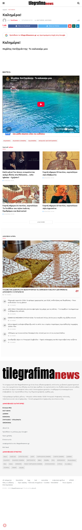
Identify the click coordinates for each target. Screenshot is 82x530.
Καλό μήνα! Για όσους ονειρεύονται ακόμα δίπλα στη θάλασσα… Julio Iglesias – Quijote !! (19, 174)
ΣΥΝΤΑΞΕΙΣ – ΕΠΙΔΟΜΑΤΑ (12, 419)
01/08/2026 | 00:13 (9, 180)
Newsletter (19, 480)
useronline (44, 480)
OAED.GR (13, 456)
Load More (41, 222)
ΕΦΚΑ (39, 460)
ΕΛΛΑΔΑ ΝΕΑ (7, 408)
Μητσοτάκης (72, 460)
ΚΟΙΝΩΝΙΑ (6, 417)
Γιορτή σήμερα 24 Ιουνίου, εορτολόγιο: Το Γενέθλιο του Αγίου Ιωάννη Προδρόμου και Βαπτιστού (20, 208)
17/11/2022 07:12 (27, 20)
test (35, 480)
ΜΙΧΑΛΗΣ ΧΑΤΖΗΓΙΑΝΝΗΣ (48, 140)
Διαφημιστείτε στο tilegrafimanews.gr (16, 443)
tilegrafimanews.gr (17, 488)
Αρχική (5, 9)
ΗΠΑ (53, 460)
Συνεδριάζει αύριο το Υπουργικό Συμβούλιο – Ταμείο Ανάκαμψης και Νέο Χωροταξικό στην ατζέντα (42, 339)
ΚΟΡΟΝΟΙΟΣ (61, 460)
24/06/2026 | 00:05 (9, 214)
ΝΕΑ (5, 464)
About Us (6, 428)
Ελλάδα (46, 460)
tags (28, 480)
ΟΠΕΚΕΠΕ (18, 464)
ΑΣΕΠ (32, 456)
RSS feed (6, 447)
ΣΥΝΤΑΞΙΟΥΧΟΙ (50, 464)
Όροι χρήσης (7, 436)
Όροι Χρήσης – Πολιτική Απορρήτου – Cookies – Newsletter (38, 482)
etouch (34, 488)
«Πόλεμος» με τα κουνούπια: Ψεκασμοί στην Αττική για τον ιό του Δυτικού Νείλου (36, 333)
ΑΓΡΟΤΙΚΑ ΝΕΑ (23, 456)
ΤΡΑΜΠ (14, 467)
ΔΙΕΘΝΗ (5, 414)
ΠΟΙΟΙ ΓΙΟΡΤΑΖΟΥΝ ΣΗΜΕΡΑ (33, 464)
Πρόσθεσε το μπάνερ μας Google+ (15, 432)
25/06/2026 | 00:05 (49, 177)
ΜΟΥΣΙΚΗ (48, 20)
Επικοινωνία (7, 439)
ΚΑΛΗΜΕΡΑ (32, 140)
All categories (7, 480)
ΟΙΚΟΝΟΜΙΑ (7, 422)
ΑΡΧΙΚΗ (71, 480)
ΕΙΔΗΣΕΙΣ (7, 140)
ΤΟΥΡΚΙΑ (6, 467)
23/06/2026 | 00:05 (49, 211)
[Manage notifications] (4, 525)
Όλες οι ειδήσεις (8, 482)
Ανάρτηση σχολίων (58, 480)
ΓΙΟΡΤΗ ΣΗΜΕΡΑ (58, 456)
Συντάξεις (68, 464)
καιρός (21, 467)
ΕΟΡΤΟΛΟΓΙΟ (31, 460)
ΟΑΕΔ (11, 464)
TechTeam (14, 20)
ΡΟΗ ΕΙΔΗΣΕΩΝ (8, 485)
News (5, 456)
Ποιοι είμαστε (67, 482)
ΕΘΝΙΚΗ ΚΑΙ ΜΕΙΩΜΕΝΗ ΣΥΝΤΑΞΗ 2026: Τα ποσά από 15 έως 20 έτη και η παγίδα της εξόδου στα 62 (42, 318)
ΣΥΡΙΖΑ (60, 464)
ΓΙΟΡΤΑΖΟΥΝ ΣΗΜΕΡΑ (44, 456)
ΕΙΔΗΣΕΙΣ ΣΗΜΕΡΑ (19, 140)
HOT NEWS (11, 9)
